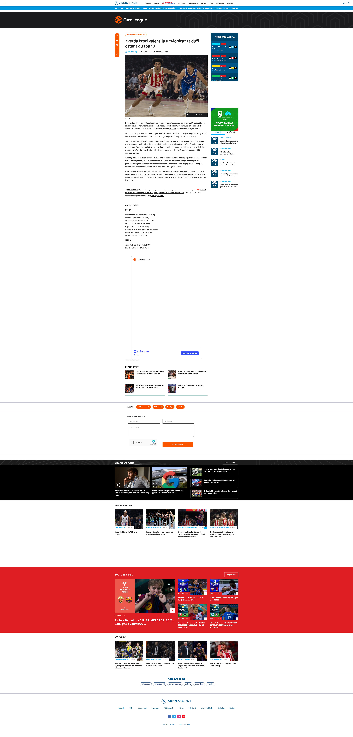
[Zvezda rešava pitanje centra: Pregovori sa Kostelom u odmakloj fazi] (172, 374)
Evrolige (181, 126)
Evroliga (170, 407)
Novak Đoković (160, 684)
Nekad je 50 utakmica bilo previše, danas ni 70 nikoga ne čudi (220, 492)
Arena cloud (220, 3)
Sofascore (138, 360)
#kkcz (203, 190)
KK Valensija (158, 407)
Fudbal (156, 3)
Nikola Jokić (146, 684)
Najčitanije (231, 132)
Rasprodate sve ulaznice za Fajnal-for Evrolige (191, 386)
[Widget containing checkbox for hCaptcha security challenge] (143, 442)
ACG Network (168, 708)
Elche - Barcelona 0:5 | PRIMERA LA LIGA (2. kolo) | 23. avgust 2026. (144, 622)
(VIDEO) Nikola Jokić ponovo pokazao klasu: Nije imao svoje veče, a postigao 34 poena (229, 142)
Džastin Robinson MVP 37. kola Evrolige (126, 533)
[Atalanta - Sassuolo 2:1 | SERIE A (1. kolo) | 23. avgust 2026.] (192, 587)
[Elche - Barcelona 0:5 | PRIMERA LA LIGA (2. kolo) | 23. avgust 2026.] (145, 596)
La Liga (222, 159)
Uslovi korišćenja (206, 708)
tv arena (167, 725)
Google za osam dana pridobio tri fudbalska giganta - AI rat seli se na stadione (167, 492)
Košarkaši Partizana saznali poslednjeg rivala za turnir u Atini (160, 665)
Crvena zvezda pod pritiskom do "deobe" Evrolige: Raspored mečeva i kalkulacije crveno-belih (191, 534)
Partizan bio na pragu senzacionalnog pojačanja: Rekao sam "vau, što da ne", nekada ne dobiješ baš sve (128, 666)
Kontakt (232, 708)
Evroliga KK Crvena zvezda (136, 35)
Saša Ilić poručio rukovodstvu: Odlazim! (227, 153)
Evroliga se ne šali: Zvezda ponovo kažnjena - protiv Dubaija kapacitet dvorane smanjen (222, 534)
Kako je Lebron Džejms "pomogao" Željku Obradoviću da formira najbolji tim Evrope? (191, 666)
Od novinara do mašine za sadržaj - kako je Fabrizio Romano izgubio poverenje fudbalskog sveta (132, 493)
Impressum (155, 708)
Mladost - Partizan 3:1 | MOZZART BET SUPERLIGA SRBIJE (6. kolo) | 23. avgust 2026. (223, 625)
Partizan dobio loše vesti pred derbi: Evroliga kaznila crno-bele (159, 533)
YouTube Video (124, 574)
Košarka (180, 407)
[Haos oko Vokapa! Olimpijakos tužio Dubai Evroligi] (224, 651)
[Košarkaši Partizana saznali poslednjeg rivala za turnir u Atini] (160, 651)
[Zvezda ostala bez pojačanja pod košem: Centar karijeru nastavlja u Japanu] (129, 374)
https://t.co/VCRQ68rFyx (149, 193)
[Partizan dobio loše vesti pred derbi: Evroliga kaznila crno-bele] (160, 519)
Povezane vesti (132, 367)
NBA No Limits (193, 3)
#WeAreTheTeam (132, 193)
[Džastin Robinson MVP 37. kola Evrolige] (129, 519)
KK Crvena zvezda (143, 407)
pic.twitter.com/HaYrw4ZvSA (172, 193)
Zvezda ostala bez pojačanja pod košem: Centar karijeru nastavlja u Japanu (150, 372)
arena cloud (142, 708)
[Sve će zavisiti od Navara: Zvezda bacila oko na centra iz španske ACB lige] (129, 388)
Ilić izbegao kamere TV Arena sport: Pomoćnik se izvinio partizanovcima (223, 8)
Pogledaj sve (230, 463)
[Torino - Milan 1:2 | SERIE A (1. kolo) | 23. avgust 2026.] (224, 587)
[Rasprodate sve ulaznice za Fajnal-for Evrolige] (172, 388)
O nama (180, 708)
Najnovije (148, 3)
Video (211, 3)
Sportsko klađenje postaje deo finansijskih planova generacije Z (220, 481)
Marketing (221, 708)
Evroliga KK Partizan (153, 528)
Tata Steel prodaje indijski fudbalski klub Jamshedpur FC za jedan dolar (219, 470)
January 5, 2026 (157, 196)
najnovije (121, 708)
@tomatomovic (132, 190)
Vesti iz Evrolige (120, 528)
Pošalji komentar (177, 444)
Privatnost (192, 708)
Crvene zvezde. (164, 123)
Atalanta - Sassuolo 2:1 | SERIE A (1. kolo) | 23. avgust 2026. (190, 599)
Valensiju (172, 129)
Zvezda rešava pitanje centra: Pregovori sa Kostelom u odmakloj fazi (192, 372)
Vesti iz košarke (226, 138)
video (131, 708)
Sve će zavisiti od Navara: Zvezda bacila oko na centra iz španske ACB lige (150, 386)
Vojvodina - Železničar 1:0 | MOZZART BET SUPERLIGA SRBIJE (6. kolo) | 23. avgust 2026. (191, 625)
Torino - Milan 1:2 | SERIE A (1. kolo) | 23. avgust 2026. (224, 599)
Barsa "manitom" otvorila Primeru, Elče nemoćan (144, 8)
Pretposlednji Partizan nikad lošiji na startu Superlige (179, 8)
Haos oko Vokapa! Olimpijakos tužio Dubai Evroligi (223, 665)
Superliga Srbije (226, 148)
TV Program (182, 3)
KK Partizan (199, 684)
